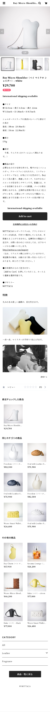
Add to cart (25, 216)
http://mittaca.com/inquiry (15, 250)
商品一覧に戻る (25, 674)
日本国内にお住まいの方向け (25, 224)
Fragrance (7, 661)
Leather (6, 653)
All (3, 645)
